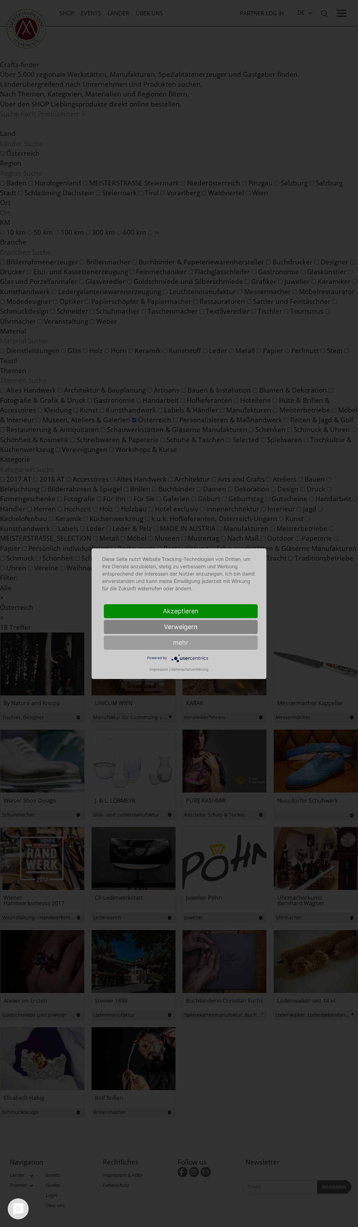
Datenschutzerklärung (189, 669)
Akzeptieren (181, 611)
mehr (180, 642)
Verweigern (181, 626)
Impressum (159, 669)
